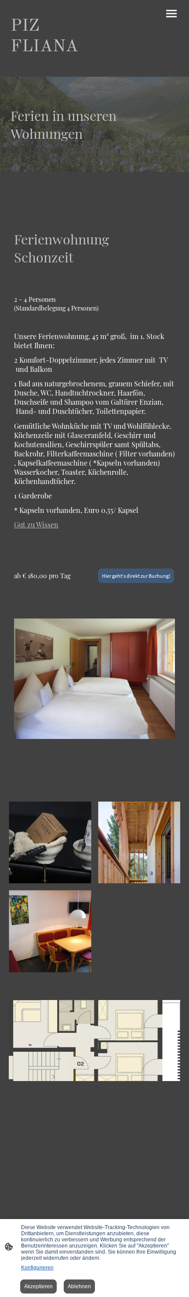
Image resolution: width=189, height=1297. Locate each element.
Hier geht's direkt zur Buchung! (136, 576)
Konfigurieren (37, 1268)
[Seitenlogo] (51, 66)
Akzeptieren (38, 1286)
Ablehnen (79, 1286)
